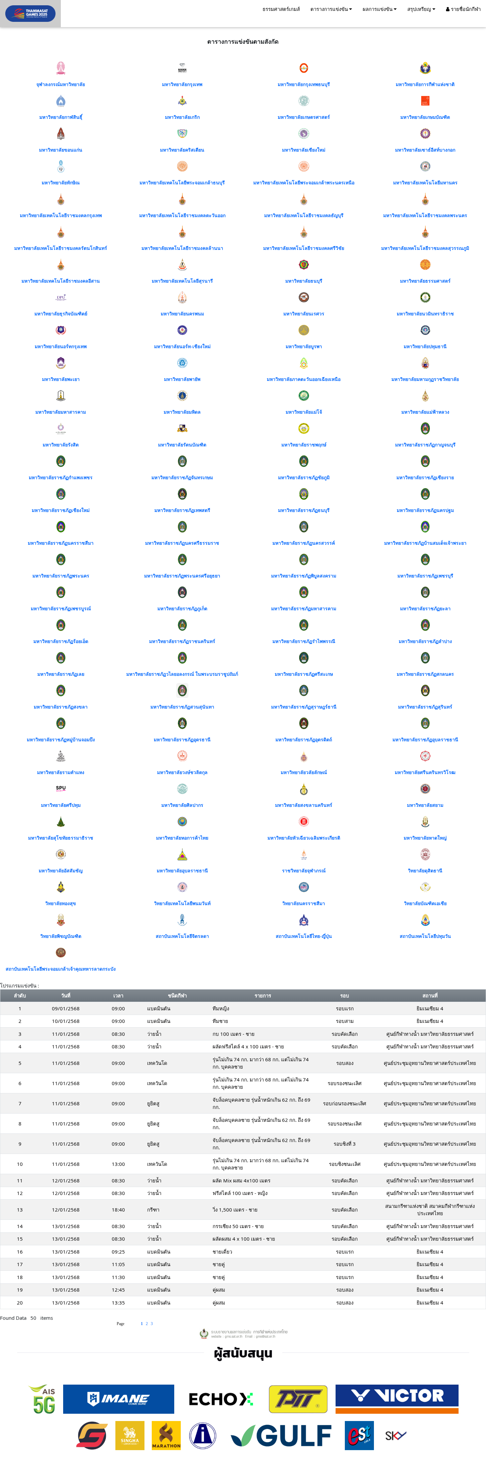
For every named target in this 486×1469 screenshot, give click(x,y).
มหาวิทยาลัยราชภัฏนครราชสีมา (61, 543)
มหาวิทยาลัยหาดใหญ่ (425, 838)
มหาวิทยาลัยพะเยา (61, 379)
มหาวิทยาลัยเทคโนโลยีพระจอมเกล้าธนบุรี (182, 182)
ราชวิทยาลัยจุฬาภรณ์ (304, 870)
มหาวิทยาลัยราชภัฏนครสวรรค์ (303, 543)
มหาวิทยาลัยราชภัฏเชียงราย (425, 477)
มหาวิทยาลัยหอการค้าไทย (182, 838)
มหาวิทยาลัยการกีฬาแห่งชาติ (425, 84)
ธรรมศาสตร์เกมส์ (281, 9)
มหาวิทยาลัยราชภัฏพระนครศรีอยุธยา (182, 576)
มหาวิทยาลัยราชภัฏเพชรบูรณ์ (61, 608)
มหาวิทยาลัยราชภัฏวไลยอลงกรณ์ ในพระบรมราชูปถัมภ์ (182, 674)
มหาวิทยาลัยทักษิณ (61, 182)
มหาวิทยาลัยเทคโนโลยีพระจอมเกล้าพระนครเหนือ (303, 182)
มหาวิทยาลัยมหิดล (182, 412)
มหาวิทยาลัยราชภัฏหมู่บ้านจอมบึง (61, 739)
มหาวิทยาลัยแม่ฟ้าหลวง (425, 412)
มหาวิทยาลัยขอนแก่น (60, 150)
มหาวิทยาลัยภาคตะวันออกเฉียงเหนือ (304, 379)
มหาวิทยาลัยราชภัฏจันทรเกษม (182, 477)
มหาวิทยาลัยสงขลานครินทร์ (303, 805)
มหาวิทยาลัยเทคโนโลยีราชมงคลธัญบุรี (304, 215)
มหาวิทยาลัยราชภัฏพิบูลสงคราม (303, 576)
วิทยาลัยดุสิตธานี (425, 870)
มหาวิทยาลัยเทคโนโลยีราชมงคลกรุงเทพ (61, 215)
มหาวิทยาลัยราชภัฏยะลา (425, 608)
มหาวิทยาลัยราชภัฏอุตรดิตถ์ (303, 739)
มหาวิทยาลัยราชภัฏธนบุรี (304, 510)
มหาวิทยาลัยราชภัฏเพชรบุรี (425, 576)
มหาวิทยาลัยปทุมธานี (425, 346)
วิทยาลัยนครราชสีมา (303, 903)
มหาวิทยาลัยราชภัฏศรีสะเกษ (304, 674)
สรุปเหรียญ (419, 9)
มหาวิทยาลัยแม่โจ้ (304, 412)
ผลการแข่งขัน (378, 9)
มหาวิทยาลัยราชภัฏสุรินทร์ (425, 707)
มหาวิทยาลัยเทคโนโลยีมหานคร (425, 182)
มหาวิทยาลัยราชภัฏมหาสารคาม (303, 608)
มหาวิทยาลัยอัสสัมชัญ (61, 870)
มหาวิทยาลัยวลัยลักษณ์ (304, 772)
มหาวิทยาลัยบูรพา (304, 346)
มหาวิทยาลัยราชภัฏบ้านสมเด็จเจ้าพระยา (425, 543)
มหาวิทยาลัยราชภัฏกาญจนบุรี (425, 444)
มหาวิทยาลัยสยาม (425, 805)
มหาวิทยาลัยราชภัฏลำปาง (425, 641)
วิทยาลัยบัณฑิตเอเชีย (425, 903)
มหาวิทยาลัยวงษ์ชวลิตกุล (182, 772)
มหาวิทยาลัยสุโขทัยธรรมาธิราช (60, 838)
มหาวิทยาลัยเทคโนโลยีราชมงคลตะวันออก (182, 215)
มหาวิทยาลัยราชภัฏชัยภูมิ (304, 477)
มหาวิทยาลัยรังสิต (61, 444)
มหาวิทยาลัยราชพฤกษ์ (303, 444)
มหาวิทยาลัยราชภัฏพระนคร (60, 576)
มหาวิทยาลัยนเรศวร (303, 313)
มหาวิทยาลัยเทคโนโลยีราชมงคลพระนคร (425, 215)
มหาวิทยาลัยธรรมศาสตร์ (425, 281)
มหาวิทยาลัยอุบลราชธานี (182, 870)
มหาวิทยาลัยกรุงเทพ (182, 84)
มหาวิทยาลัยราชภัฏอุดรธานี (182, 739)
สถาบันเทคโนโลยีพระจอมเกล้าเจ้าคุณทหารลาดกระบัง (61, 969)
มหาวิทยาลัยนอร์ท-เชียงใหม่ (182, 346)
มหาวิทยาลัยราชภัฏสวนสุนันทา (182, 707)
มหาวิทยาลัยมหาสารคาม (60, 412)
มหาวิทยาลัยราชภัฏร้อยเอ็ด (60, 641)
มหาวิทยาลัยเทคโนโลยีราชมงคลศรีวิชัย (303, 248)
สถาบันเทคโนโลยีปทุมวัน (425, 936)
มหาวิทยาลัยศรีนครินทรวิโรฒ (425, 772)
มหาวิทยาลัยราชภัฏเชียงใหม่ (61, 510)
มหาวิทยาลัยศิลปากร (182, 805)
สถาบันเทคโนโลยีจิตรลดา (182, 936)
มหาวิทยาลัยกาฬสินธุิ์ (60, 117)
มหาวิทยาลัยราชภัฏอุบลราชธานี (425, 739)
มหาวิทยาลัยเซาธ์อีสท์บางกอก (425, 150)
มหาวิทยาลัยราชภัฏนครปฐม (425, 510)
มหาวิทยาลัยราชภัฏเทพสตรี (182, 510)
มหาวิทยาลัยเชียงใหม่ (303, 150)
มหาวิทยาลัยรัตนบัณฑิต (182, 444)
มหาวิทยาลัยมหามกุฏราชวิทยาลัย (425, 379)
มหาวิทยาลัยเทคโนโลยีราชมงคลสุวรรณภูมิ (425, 248)
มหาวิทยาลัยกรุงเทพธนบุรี (304, 84)
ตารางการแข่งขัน (329, 9)
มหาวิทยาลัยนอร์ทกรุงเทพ (61, 346)
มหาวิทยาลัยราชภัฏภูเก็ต (182, 608)
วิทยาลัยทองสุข (60, 903)
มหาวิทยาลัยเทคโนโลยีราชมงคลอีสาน (60, 281)
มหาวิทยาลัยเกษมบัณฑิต (425, 117)
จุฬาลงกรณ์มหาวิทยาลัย (60, 84)
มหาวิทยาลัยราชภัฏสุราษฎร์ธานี (304, 707)
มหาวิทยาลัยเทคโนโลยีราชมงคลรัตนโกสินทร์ (60, 248)
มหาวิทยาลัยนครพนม (182, 313)
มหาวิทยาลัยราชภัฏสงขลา (61, 707)
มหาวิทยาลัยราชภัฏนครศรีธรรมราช (182, 543)
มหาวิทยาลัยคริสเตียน (182, 150)
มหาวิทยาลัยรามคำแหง (60, 772)
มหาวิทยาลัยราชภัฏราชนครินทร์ (182, 641)
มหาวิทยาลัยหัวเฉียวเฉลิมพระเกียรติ (303, 838)
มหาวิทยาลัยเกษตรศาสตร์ (304, 117)
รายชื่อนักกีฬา (465, 9)
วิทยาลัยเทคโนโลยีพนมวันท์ (182, 903)
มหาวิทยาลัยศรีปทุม (61, 805)
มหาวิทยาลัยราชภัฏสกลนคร (425, 674)
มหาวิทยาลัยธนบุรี (303, 281)
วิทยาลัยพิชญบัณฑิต (60, 936)
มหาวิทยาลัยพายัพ (182, 379)
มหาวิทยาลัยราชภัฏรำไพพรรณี (303, 641)
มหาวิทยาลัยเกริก (182, 117)
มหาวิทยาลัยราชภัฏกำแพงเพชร (61, 477)
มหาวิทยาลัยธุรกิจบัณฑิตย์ (60, 313)
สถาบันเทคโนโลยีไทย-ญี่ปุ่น (304, 936)
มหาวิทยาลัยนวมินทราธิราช (425, 313)
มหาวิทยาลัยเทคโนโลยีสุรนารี (182, 281)
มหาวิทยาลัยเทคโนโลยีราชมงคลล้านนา (182, 248)
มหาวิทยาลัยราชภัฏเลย (60, 674)
